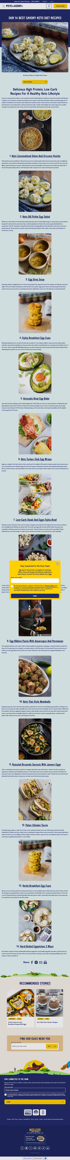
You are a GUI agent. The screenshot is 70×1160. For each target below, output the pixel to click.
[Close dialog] (58, 564)
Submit (35, 596)
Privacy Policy (49, 586)
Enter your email (16, 577)
